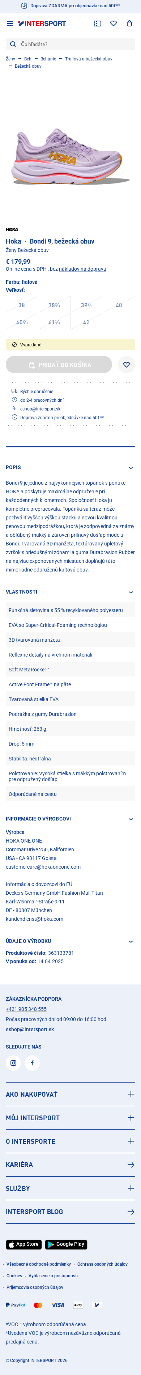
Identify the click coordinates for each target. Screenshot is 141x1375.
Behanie (48, 59)
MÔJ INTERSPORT (33, 1118)
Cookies (14, 1275)
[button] (70, 467)
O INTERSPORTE (30, 1141)
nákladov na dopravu (82, 269)
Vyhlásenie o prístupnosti (53, 1275)
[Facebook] (32, 1063)
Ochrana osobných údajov (102, 1264)
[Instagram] (13, 1063)
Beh (27, 59)
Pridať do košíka (65, 364)
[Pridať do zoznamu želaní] (126, 364)
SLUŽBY (18, 1188)
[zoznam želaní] (113, 23)
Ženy (10, 59)
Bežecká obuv (28, 66)
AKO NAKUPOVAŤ (31, 1094)
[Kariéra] (70, 1164)
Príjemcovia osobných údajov (35, 1287)
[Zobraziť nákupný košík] (129, 23)
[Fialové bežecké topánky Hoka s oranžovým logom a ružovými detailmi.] (70, 144)
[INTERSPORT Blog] (70, 1211)
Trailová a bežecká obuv (88, 59)
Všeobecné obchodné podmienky (39, 1264)
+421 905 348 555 (26, 1009)
